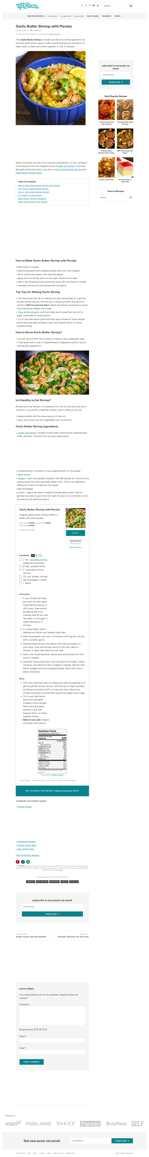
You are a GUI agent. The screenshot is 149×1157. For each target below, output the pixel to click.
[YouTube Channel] (94, 5)
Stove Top (74, 881)
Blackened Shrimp (26, 841)
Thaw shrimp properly (28, 312)
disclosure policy (55, 34)
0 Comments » (37, 30)
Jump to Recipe (23, 30)
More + (118, 16)
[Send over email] (28, 862)
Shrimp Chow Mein (27, 845)
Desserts (106, 16)
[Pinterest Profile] (83, 5)
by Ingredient (66, 16)
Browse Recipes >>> (37, 16)
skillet (36, 267)
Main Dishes (93, 16)
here (60, 870)
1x (33, 555)
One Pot (64, 881)
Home (29, 1153)
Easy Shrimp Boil (26, 849)
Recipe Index (79, 16)
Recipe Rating (26, 1029)
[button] (71, 541)
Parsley (21, 478)
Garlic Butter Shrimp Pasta (29, 173)
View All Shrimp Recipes (27, 855)
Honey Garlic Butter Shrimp (68, 169)
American (30, 881)
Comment (25, 1004)
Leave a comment (63, 790)
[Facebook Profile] (90, 5)
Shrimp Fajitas (25, 807)
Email (22, 1048)
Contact (42, 1153)
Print (76, 533)
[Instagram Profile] (86, 5)
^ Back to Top (20, 1153)
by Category (52, 16)
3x (40, 555)
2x (36, 555)
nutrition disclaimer (57, 775)
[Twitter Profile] (98, 5)
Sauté (20, 278)
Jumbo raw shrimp (27, 433)
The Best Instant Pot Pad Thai (73, 936)
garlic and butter (66, 166)
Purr (132, 1153)
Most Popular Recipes (116, 96)
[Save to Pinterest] (17, 862)
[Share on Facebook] (23, 862)
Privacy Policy (58, 1153)
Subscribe (52, 914)
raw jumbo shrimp (38, 559)
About (35, 1153)
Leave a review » (75, 547)
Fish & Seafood (42, 881)
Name (23, 1036)
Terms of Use (70, 1153)
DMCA (49, 1153)
